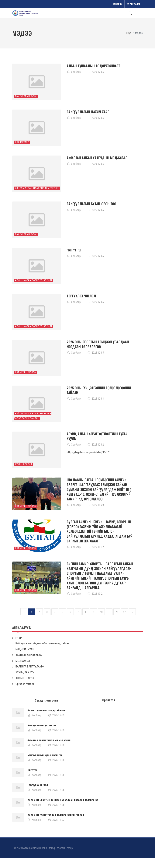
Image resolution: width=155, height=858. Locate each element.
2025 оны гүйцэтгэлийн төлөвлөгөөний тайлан (99, 390)
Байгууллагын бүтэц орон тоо (91, 203)
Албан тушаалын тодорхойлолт (93, 65)
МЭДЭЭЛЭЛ (23, 661)
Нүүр (128, 33)
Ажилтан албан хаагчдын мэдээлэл (97, 157)
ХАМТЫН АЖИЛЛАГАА (29, 655)
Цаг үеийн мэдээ (25, 372)
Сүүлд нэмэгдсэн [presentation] (46, 700)
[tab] (46, 700)
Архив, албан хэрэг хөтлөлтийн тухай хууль (97, 436)
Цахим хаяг (22, 142)
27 (124, 612)
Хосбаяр (36, 715)
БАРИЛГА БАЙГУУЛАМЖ (30, 666)
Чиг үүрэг (74, 249)
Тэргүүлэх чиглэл (81, 295)
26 (117, 612)
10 (101, 612)
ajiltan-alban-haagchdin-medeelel (37, 188)
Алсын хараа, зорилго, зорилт (33, 280)
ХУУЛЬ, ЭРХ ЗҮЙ (23, 464)
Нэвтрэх (117, 4)
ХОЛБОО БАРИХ (25, 678)
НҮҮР (19, 637)
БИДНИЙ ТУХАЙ (25, 649)
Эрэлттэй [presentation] (108, 700)
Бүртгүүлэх (133, 4)
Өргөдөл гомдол (25, 684)
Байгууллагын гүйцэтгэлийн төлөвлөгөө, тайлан (42, 643)
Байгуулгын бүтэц (26, 96)
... (109, 612)
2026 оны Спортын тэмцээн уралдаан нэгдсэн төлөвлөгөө (98, 344)
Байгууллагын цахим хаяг (88, 111)
